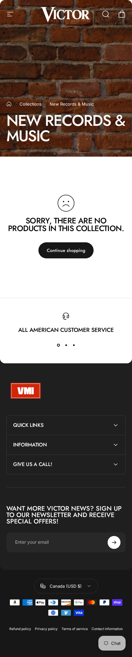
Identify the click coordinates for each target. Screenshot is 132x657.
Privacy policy (46, 629)
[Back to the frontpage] (9, 104)
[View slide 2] (66, 345)
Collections (31, 104)
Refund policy (20, 629)
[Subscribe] (114, 542)
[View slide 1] (58, 345)
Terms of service (75, 629)
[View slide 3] (74, 345)
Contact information (107, 629)
